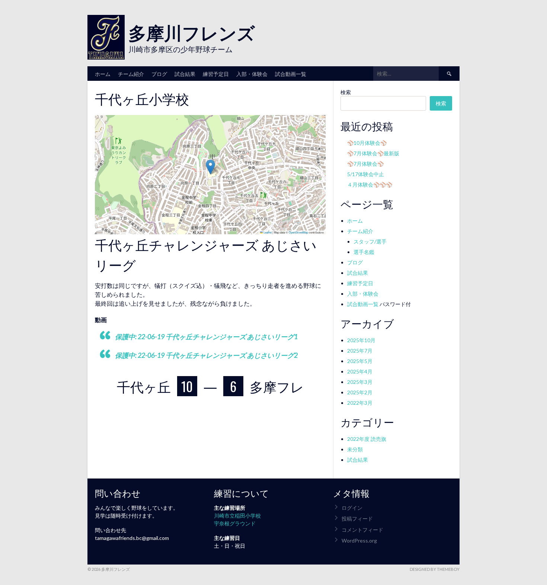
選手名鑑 (364, 252)
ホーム (103, 73)
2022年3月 (359, 403)
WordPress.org (359, 540)
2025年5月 (359, 361)
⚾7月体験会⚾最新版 (373, 153)
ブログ (159, 73)
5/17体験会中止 (365, 174)
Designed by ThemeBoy (435, 569)
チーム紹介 (131, 73)
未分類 (355, 449)
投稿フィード (357, 518)
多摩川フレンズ (191, 32)
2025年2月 (359, 392)
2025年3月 (359, 382)
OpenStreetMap (298, 232)
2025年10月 (361, 340)
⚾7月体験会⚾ (365, 163)
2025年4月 (359, 371)
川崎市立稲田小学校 (237, 515)
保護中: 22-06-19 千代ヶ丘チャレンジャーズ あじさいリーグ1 (206, 337)
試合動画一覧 (290, 73)
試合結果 (185, 73)
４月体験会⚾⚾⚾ (369, 184)
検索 (345, 92)
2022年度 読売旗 (366, 439)
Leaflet (267, 232)
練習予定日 (216, 73)
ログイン (352, 508)
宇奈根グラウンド (235, 523)
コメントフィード (362, 530)
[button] (210, 167)
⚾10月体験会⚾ (367, 143)
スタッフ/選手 (370, 241)
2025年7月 (359, 350)
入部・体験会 (252, 73)
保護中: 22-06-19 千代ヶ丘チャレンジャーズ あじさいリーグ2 (206, 355)
